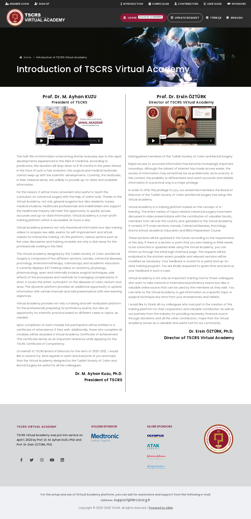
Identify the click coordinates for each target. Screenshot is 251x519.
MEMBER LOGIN (19, 4)
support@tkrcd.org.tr (132, 499)
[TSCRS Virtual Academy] (39, 17)
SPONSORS (238, 4)
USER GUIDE (214, 4)
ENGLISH (236, 18)
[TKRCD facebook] (21, 460)
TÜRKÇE (216, 18)
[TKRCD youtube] (52, 460)
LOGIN (144, 18)
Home (27, 57)
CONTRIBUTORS (187, 4)
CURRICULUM (160, 4)
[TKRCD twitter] (31, 460)
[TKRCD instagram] (41, 460)
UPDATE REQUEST (186, 18)
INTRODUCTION (132, 4)
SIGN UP (43, 4)
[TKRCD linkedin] (62, 460)
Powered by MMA (161, 508)
